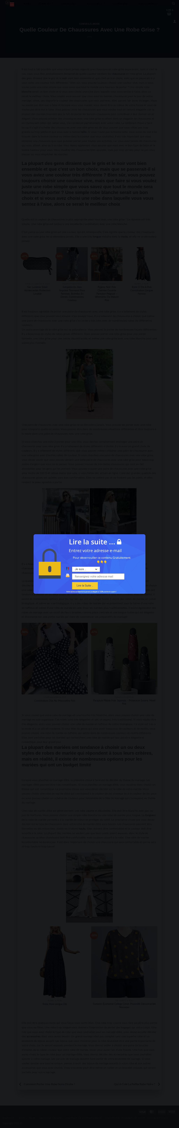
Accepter (69, 581)
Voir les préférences (110, 581)
